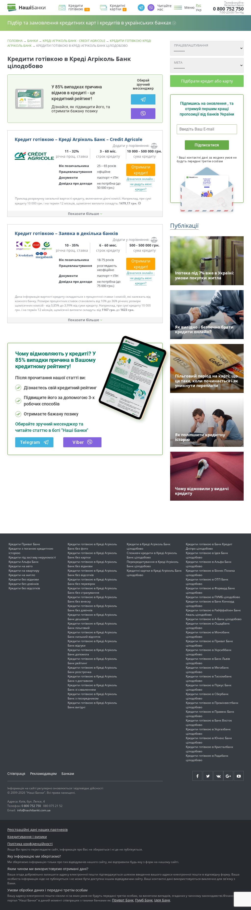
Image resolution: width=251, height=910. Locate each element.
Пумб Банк (144, 900)
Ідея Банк (162, 900)
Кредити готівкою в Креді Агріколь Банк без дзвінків (92, 608)
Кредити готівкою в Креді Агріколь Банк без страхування (92, 590)
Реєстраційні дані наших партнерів (37, 829)
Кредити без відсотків (24, 588)
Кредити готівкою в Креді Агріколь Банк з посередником (92, 696)
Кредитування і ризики (27, 836)
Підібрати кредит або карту (207, 81)
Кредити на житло (22, 575)
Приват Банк (123, 900)
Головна (15, 40)
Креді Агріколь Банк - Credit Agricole (74, 40)
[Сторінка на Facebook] (197, 776)
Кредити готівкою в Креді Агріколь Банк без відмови (92, 564)
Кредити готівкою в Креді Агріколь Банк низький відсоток (92, 634)
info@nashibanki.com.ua (33, 810)
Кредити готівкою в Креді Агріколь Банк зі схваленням (92, 687)
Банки (32, 40)
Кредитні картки (117, 7)
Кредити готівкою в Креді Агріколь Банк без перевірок (92, 581)
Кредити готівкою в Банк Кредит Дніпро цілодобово (209, 546)
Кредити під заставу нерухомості (32, 557)
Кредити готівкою (75, 7)
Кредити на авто (21, 566)
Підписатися (207, 145)
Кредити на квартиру (24, 570)
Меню (189, 7)
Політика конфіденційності (30, 843)
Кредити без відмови (24, 579)
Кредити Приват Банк (24, 544)
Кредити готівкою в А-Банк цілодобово (213, 619)
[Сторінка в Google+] (228, 776)
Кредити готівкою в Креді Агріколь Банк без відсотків (92, 572)
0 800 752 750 (228, 8)
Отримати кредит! (140, 170)
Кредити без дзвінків (24, 584)
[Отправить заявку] (34, 156)
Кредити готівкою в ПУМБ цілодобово (213, 597)
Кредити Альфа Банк (23, 562)
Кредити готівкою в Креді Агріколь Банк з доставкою (92, 678)
